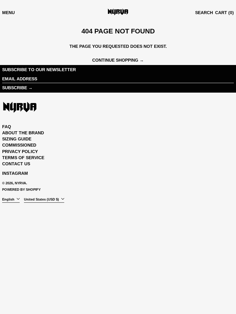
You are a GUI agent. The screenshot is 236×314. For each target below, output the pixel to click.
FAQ (6, 126)
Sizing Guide (16, 138)
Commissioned (19, 145)
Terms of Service (23, 157)
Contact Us (16, 163)
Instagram (15, 173)
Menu (8, 12)
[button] (204, 13)
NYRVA (20, 183)
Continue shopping (115, 60)
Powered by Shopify (21, 189)
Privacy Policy (20, 151)
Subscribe (14, 87)
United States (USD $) (42, 199)
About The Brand (23, 132)
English (8, 199)
